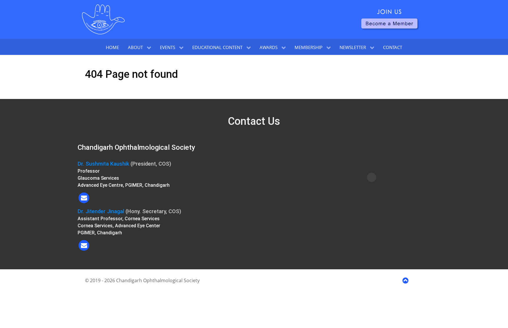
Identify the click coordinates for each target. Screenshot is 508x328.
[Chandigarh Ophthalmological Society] (103, 19)
